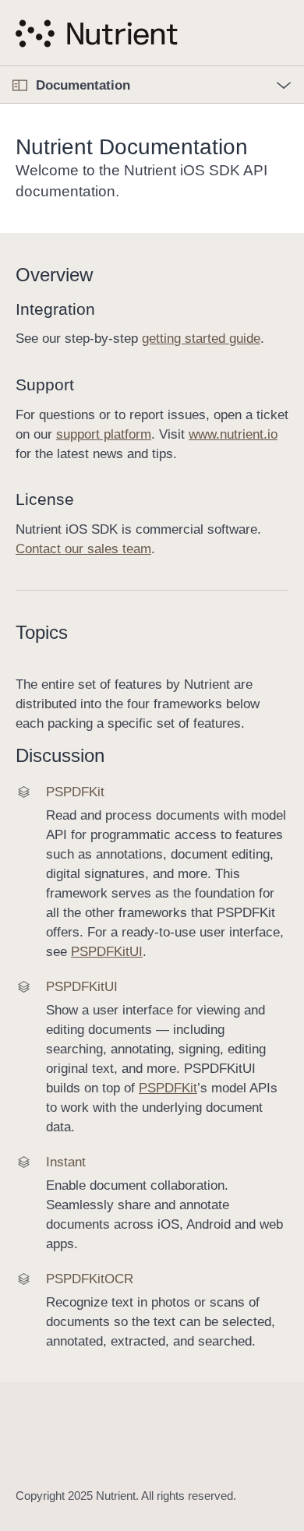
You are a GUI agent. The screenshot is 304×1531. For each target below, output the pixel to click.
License (45, 499)
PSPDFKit (168, 1088)
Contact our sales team (83, 548)
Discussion (60, 755)
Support (45, 384)
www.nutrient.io (233, 434)
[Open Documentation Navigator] (20, 85)
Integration (55, 309)
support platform (103, 434)
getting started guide (201, 338)
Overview (54, 274)
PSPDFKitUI (107, 951)
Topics (42, 632)
